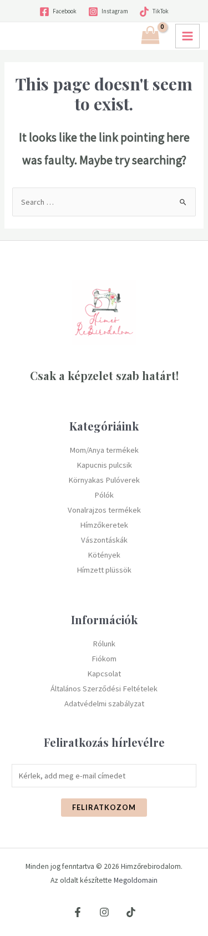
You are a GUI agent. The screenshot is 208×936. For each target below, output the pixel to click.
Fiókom (104, 659)
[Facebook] (78, 912)
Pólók (104, 495)
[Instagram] (104, 912)
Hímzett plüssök (104, 570)
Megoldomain (136, 880)
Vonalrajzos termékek (104, 510)
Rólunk (104, 644)
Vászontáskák (104, 540)
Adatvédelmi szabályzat (104, 704)
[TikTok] (131, 912)
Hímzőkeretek (104, 525)
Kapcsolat (104, 674)
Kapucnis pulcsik (104, 465)
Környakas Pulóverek (104, 480)
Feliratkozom (104, 807)
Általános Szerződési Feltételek (104, 689)
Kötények (104, 555)
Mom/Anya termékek (104, 450)
